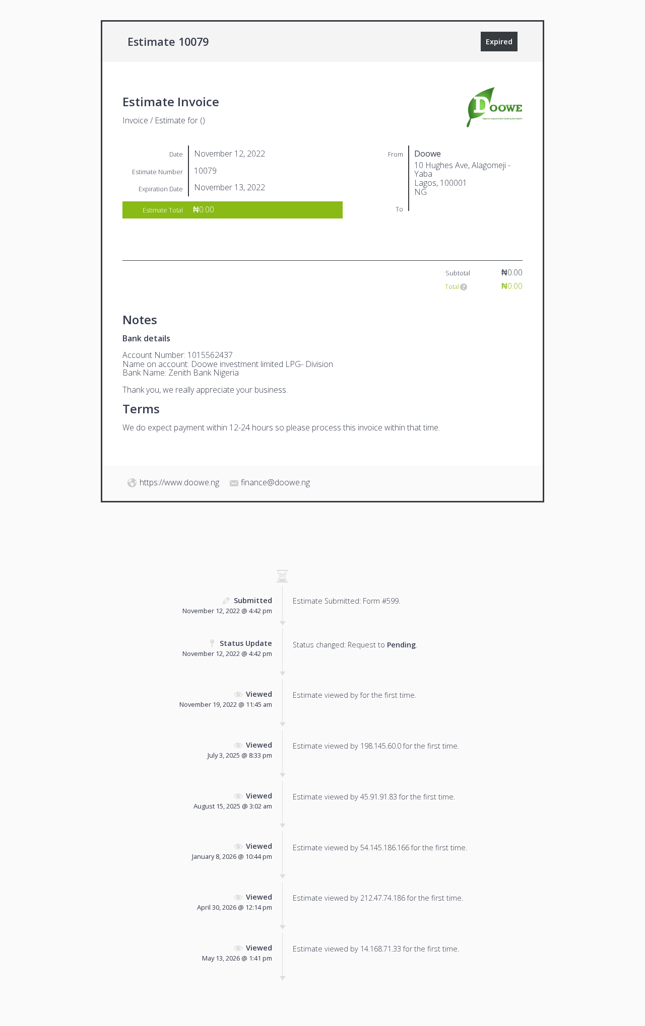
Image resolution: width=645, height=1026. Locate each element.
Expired (499, 41)
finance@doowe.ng (275, 482)
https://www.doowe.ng (179, 482)
